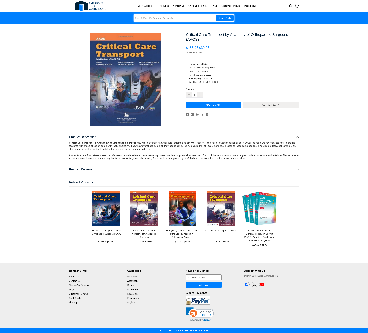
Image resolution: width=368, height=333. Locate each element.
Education (132, 293)
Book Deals (250, 5)
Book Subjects (145, 5)
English (131, 302)
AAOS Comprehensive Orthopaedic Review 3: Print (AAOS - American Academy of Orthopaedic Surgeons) (259, 235)
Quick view (105, 208)
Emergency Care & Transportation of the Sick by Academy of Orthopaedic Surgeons (182, 233)
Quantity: (190, 89)
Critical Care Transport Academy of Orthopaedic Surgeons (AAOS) (105, 232)
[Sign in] (290, 6)
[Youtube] (262, 284)
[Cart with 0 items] (297, 6)
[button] (200, 314)
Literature (132, 276)
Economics (132, 289)
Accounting (133, 280)
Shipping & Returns (198, 5)
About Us (164, 5)
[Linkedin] (207, 114)
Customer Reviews (230, 5)
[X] (202, 114)
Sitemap (73, 302)
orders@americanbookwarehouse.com (261, 276)
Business (132, 285)
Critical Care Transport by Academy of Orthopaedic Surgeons (144, 233)
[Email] (192, 114)
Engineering (133, 298)
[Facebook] (187, 114)
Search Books (225, 18)
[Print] (197, 114)
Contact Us (178, 5)
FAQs (214, 5)
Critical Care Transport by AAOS (221, 230)
